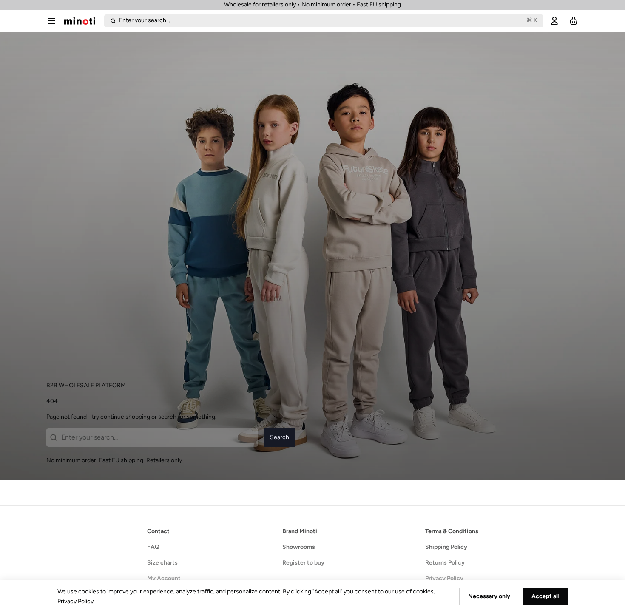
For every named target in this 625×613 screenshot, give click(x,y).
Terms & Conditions (451, 531)
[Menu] (53, 21)
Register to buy (303, 562)
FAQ (153, 547)
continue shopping (125, 416)
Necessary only (489, 596)
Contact (158, 531)
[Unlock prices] (554, 21)
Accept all (545, 596)
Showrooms (298, 547)
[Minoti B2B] (82, 21)
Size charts (162, 562)
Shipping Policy (446, 547)
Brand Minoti (299, 531)
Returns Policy (445, 562)
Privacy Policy (444, 578)
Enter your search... (328, 20)
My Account (164, 578)
